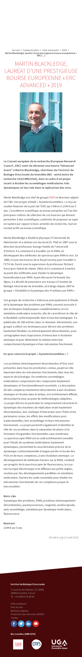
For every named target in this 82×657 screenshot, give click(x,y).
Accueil (16, 50)
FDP (52, 197)
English (23, 22)
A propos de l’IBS (52, 7)
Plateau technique (60, 15)
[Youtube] (36, 623)
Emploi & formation (60, 31)
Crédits (14, 617)
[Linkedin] (28, 623)
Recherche (70, 7)
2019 (64, 50)
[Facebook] (14, 623)
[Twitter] (21, 623)
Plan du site (17, 607)
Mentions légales (20, 610)
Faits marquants (50, 50)
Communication (60, 23)
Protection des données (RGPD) (27, 614)
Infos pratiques (18, 603)
